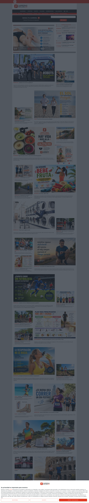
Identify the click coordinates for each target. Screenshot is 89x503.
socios (11, 489)
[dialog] (44, 491)
